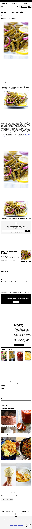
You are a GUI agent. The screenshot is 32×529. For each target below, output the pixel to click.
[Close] (28, 257)
